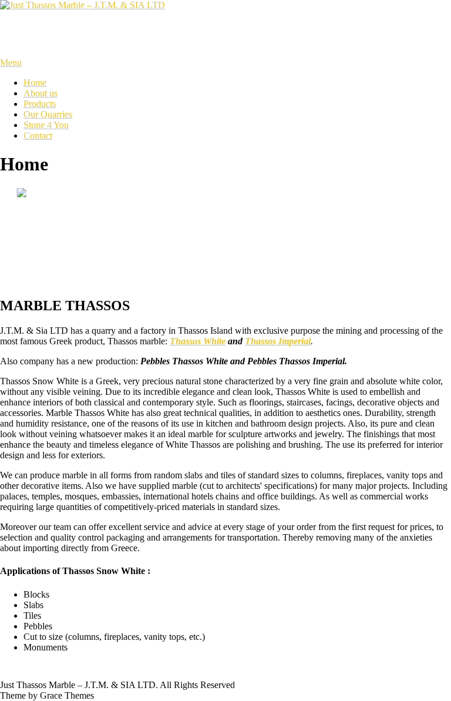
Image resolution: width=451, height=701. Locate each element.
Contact (37, 135)
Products (39, 104)
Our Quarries (47, 114)
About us (40, 93)
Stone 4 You (46, 125)
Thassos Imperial (278, 341)
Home (34, 83)
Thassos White (198, 341)
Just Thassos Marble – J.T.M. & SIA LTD (166, 33)
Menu (11, 63)
